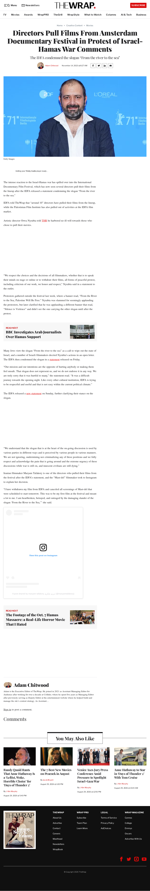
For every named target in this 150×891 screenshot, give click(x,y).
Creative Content (74, 25)
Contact (56, 828)
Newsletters (32, 5)
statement (55, 359)
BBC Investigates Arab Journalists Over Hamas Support (33, 334)
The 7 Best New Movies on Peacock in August (55, 771)
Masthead (57, 839)
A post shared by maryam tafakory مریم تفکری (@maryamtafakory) (43, 593)
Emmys (128, 828)
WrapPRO (43, 14)
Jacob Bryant (48, 780)
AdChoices (106, 828)
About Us (57, 817)
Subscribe (138, 5)
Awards (28, 14)
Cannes (128, 817)
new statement (33, 393)
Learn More (82, 828)
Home (60, 25)
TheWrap (58, 812)
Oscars (128, 833)
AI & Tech (126, 14)
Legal (104, 812)
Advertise (57, 823)
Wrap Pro (83, 812)
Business (141, 14)
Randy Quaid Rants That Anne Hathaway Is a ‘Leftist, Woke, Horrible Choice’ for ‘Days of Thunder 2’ (19, 777)
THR (44, 220)
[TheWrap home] (75, 5)
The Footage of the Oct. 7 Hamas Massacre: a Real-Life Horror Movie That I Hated (35, 619)
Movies (15, 14)
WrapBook (58, 849)
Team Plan (82, 823)
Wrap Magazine (134, 812)
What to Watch (93, 14)
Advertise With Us (133, 839)
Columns (111, 14)
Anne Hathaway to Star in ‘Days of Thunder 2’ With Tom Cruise (129, 773)
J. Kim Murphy (11, 791)
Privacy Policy (107, 823)
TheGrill (58, 14)
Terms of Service (109, 817)
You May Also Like (75, 738)
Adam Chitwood (51, 65)
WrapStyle (73, 14)
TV (4, 14)
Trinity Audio (31, 171)
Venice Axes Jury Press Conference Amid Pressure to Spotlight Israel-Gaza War (92, 775)
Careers (56, 833)
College (128, 823)
